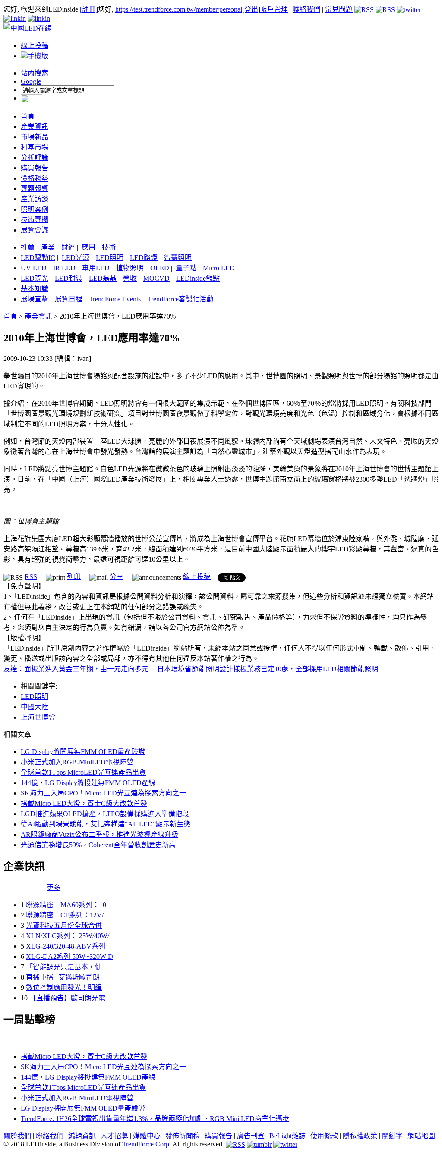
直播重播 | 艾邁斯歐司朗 (63, 977)
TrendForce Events (115, 299)
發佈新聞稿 (182, 1135)
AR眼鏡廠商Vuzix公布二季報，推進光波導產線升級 (99, 834)
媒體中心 (147, 1135)
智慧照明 (178, 257)
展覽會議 (34, 230)
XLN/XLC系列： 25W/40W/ (67, 935)
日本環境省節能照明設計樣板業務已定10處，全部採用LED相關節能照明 (267, 669)
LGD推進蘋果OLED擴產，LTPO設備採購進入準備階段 (105, 813)
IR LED (64, 268)
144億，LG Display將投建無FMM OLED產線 (88, 782)
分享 (116, 576)
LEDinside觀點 (198, 278)
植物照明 (130, 268)
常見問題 (339, 9)
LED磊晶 (103, 278)
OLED (159, 268)
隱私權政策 (360, 1135)
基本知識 (34, 288)
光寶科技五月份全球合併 (64, 925)
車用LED (96, 268)
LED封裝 (68, 278)
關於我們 (17, 1135)
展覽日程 (68, 299)
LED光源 (75, 257)
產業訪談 (34, 199)
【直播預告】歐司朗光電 (67, 998)
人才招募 (114, 1135)
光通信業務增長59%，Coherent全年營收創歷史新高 (98, 844)
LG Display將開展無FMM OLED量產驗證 (83, 751)
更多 (53, 887)
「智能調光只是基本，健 (64, 966)
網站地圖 (421, 1135)
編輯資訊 (82, 1135)
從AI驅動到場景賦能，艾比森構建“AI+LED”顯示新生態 (105, 824)
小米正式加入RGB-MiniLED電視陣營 (77, 762)
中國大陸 (34, 707)
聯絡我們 (306, 9)
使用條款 (324, 1135)
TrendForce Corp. (146, 1144)
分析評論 (34, 157)
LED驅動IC (38, 257)
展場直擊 (34, 299)
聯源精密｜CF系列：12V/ (65, 915)
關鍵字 (392, 1135)
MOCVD (156, 278)
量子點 (186, 268)
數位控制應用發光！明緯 (64, 987)
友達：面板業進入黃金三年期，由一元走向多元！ (79, 669)
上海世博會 (38, 717)
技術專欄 (34, 219)
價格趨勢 (34, 178)
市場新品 (34, 137)
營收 (130, 278)
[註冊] (89, 9)
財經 (68, 247)
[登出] (251, 9)
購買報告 (34, 168)
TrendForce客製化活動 (180, 299)
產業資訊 (34, 126)
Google (31, 81)
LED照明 (109, 257)
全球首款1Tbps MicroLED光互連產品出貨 (83, 772)
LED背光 (34, 278)
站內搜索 (34, 73)
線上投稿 (34, 45)
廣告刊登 (251, 1135)
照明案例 (34, 209)
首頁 (28, 116)
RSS (31, 576)
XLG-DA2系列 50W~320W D (69, 956)
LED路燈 (144, 257)
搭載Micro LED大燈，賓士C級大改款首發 (84, 803)
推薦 (28, 247)
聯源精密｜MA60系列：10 (66, 904)
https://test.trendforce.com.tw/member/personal (178, 9)
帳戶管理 (274, 9)
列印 (74, 576)
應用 (88, 247)
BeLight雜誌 (287, 1135)
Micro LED (219, 268)
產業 (48, 247)
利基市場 (34, 147)
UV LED (34, 268)
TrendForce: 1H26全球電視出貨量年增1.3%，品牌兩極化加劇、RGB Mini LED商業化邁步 (155, 1118)
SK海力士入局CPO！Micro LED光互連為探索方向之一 (103, 793)
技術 (109, 247)
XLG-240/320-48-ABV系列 (65, 946)
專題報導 (34, 188)
